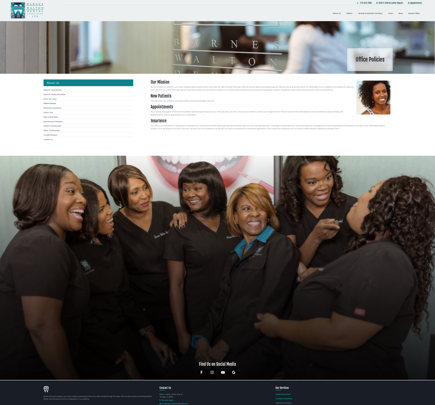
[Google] (234, 372)
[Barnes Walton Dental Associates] (27, 10)
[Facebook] (201, 372)
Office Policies (50, 103)
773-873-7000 (366, 3)
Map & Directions (51, 117)
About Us (52, 83)
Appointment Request (53, 121)
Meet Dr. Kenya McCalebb (54, 94)
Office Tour (48, 112)
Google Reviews (50, 135)
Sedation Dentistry (284, 403)
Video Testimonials (52, 130)
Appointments (416, 3)
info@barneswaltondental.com (174, 404)
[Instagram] (212, 372)
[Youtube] (223, 372)
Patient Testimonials (52, 126)
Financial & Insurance (52, 108)
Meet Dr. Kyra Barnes (52, 90)
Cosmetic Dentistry (284, 399)
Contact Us (48, 139)
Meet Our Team (50, 99)
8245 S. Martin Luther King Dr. (391, 3)
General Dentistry (283, 394)
